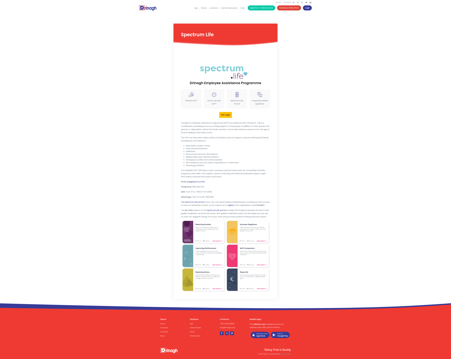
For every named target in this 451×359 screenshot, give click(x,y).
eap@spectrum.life (196, 181)
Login (307, 8)
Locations (213, 8)
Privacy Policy (285, 354)
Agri (196, 8)
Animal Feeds (195, 327)
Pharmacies (195, 336)
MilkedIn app (259, 324)
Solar (243, 8)
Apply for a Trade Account (261, 8)
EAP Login (225, 114)
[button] (293, 2)
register (230, 205)
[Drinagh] (148, 8)
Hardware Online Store (289, 8)
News (162, 336)
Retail (203, 8)
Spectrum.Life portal (216, 210)
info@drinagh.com (227, 327)
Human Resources (229, 8)
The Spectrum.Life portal (192, 202)
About (278, 2)
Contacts (287, 2)
